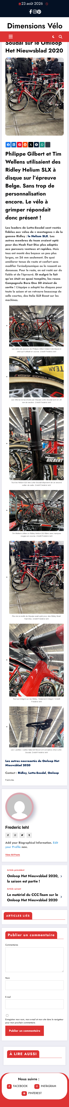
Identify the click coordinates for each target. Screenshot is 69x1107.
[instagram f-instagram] (34, 11)
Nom (7, 978)
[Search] (60, 36)
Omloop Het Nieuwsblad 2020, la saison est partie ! (33, 878)
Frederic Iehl (17, 827)
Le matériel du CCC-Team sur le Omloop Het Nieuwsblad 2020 (32, 897)
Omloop (53, 773)
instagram (48, 1086)
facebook (20, 1086)
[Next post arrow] (61, 897)
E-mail (8, 997)
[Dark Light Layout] (53, 36)
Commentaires (11, 944)
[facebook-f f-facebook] (30, 11)
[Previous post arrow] (61, 876)
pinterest (35, 1093)
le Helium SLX (38, 236)
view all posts (12, 855)
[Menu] (11, 36)
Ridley (22, 773)
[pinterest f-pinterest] (38, 11)
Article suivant (14, 889)
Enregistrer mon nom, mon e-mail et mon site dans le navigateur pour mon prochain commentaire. (34, 1021)
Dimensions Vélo (34, 25)
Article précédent (15, 870)
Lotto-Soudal (37, 773)
